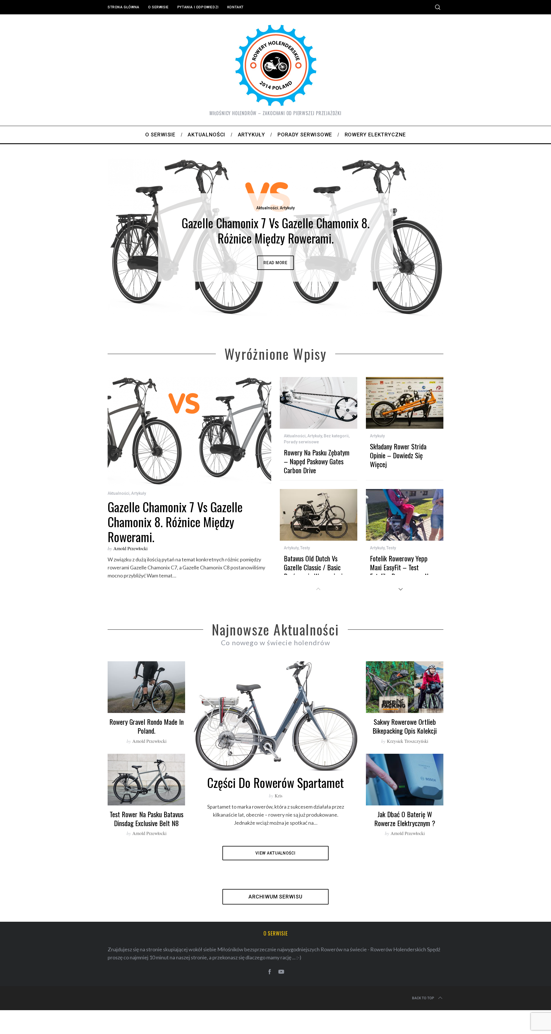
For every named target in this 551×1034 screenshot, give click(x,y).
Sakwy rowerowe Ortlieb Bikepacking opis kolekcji (404, 757)
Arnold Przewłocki (130, 579)
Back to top (423, 1029)
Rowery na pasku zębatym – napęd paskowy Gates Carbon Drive (317, 492)
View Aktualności (275, 884)
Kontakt (235, 7)
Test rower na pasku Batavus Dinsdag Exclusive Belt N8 (146, 849)
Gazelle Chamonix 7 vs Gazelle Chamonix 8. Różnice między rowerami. (175, 552)
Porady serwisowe (301, 473)
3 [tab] (415, 249)
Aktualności (118, 524)
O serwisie (158, 7)
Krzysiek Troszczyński (407, 772)
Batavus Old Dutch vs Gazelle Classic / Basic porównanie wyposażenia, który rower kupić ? (315, 602)
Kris (278, 827)
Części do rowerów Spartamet (275, 813)
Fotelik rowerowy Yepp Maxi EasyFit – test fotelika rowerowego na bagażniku (400, 602)
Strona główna (123, 7)
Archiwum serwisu (275, 928)
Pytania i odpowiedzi (198, 7)
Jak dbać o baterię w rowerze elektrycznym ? (404, 849)
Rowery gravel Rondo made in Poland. (146, 757)
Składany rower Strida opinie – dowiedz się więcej (398, 486)
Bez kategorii (336, 467)
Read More (275, 278)
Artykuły (275, 223)
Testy (305, 579)
